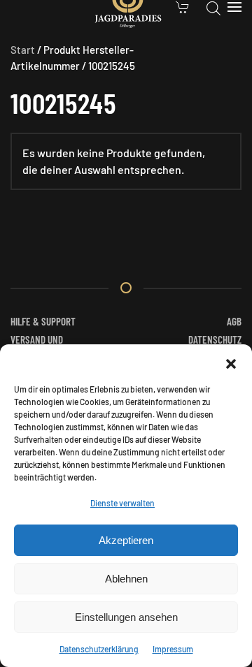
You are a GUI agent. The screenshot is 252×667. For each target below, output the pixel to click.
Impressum (173, 649)
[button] (231, 362)
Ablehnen (126, 579)
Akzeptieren (126, 540)
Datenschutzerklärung (99, 649)
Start (22, 49)
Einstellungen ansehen (126, 617)
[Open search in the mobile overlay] (213, 7)
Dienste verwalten (122, 503)
